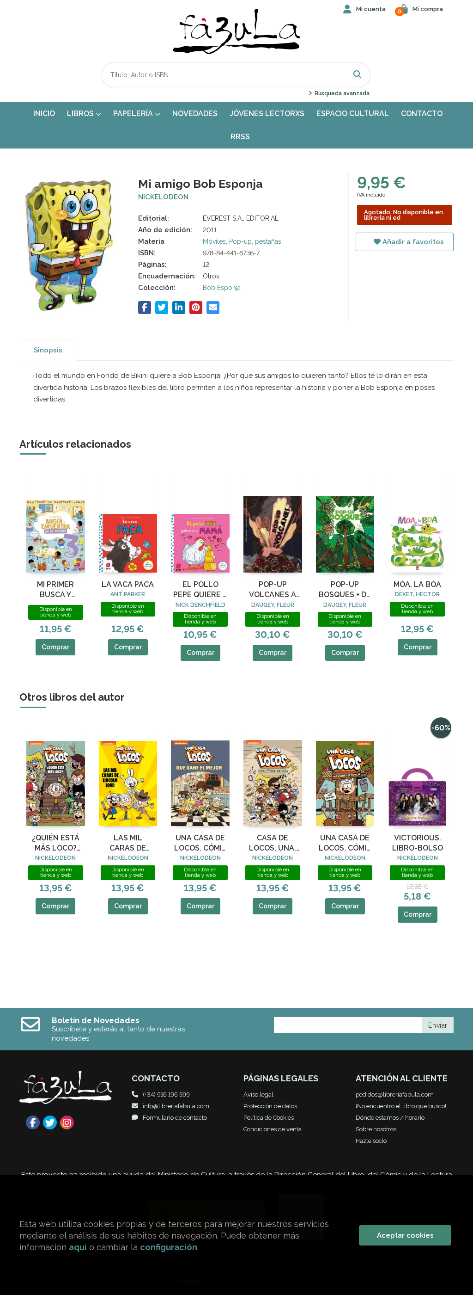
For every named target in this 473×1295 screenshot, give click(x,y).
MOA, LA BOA (417, 584)
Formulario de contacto (175, 1117)
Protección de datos (270, 1106)
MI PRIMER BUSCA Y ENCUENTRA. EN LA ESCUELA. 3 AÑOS (55, 590)
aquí (78, 1247)
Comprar (55, 647)
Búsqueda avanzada (341, 93)
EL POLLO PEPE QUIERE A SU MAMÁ (200, 590)
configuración (168, 1247)
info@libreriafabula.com (176, 1106)
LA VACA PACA (128, 584)
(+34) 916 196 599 (166, 1094)
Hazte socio (371, 1140)
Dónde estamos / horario (390, 1117)
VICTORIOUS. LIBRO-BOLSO (417, 842)
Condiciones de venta (272, 1129)
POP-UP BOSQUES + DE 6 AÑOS (345, 590)
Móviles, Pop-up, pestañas (242, 241)
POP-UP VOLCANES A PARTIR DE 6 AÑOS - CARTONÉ (272, 590)
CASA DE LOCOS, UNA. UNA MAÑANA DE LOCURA (273, 843)
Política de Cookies (268, 1117)
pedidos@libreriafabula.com (395, 1094)
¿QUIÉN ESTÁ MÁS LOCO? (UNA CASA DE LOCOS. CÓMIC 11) (55, 843)
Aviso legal (258, 1094)
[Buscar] (357, 74)
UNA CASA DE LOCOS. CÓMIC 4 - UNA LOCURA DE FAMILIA (345, 843)
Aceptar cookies (405, 1235)
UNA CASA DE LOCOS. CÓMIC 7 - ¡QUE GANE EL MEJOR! (200, 843)
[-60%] (417, 773)
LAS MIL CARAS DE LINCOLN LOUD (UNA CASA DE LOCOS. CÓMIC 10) (128, 843)
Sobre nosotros (376, 1129)
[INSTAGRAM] (67, 1122)
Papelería (134, 113)
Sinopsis (48, 350)
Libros (81, 113)
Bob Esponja (222, 287)
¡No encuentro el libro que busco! (401, 1106)
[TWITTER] (50, 1122)
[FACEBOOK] (33, 1122)
